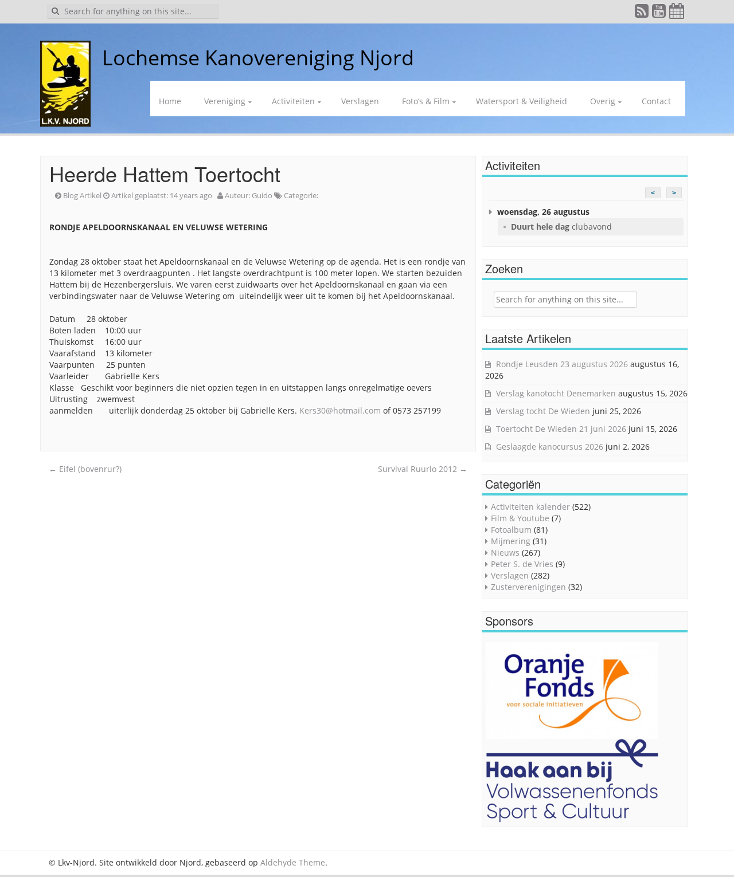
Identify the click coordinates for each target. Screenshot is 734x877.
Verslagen (360, 101)
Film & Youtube (520, 518)
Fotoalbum (511, 529)
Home (170, 101)
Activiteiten (293, 101)
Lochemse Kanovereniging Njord (258, 58)
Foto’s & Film (426, 101)
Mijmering (510, 541)
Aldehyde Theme (292, 862)
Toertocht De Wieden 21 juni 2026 (561, 428)
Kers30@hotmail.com (340, 410)
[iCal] (677, 13)
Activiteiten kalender (530, 506)
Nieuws (505, 552)
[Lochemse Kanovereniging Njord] (93, 58)
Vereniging (224, 101)
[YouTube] (659, 13)
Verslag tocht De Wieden (543, 411)
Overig (602, 101)
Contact (656, 101)
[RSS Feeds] (642, 13)
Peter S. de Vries (522, 564)
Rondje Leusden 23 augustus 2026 (562, 364)
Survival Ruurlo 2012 (422, 468)
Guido (262, 195)
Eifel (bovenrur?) (85, 468)
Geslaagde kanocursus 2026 (549, 446)
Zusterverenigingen (528, 586)
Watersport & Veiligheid (521, 101)
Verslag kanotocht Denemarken (556, 393)
